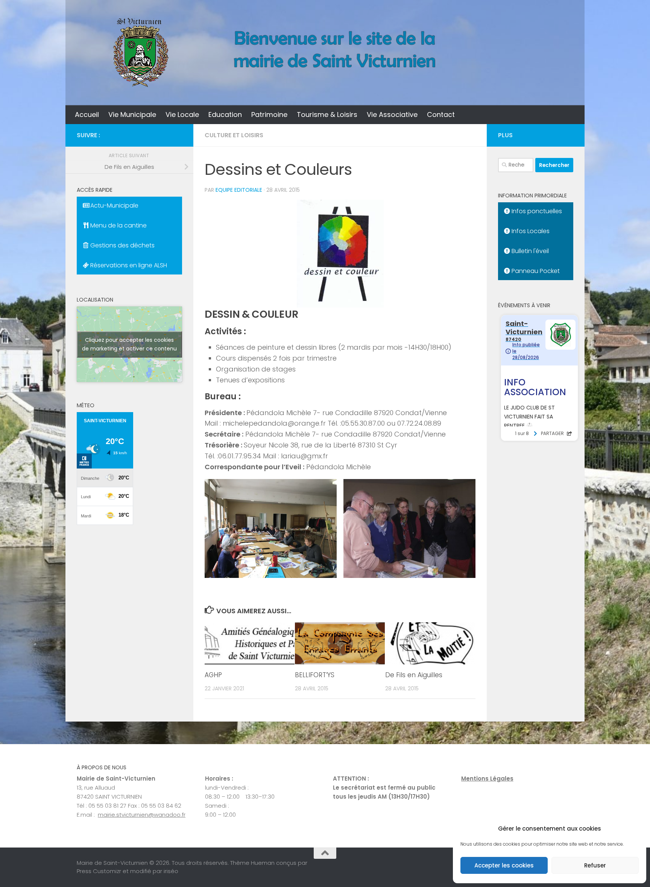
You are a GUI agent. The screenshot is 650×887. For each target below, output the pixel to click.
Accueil (87, 114)
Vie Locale (182, 114)
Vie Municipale (132, 114)
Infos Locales (530, 231)
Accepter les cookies (504, 865)
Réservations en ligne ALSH (128, 265)
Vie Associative (392, 114)
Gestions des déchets (122, 245)
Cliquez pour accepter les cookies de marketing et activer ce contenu (129, 344)
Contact (441, 114)
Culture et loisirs (234, 135)
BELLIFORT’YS (314, 674)
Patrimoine (269, 114)
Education (225, 114)
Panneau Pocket (535, 271)
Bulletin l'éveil (529, 251)
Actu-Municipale (113, 205)
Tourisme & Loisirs (327, 114)
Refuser (595, 865)
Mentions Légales (487, 778)
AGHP (213, 674)
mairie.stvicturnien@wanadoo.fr (141, 815)
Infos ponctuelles (536, 211)
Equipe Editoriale (239, 190)
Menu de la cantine (118, 225)
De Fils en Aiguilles (413, 674)
